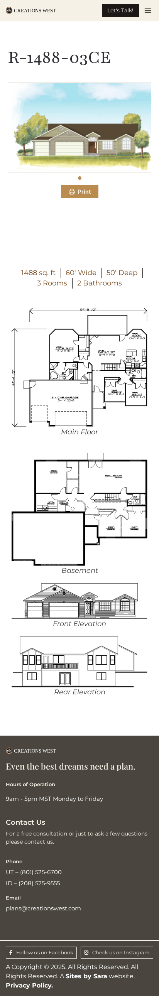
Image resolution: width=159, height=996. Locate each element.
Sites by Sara (86, 976)
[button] (148, 10)
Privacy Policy (28, 985)
